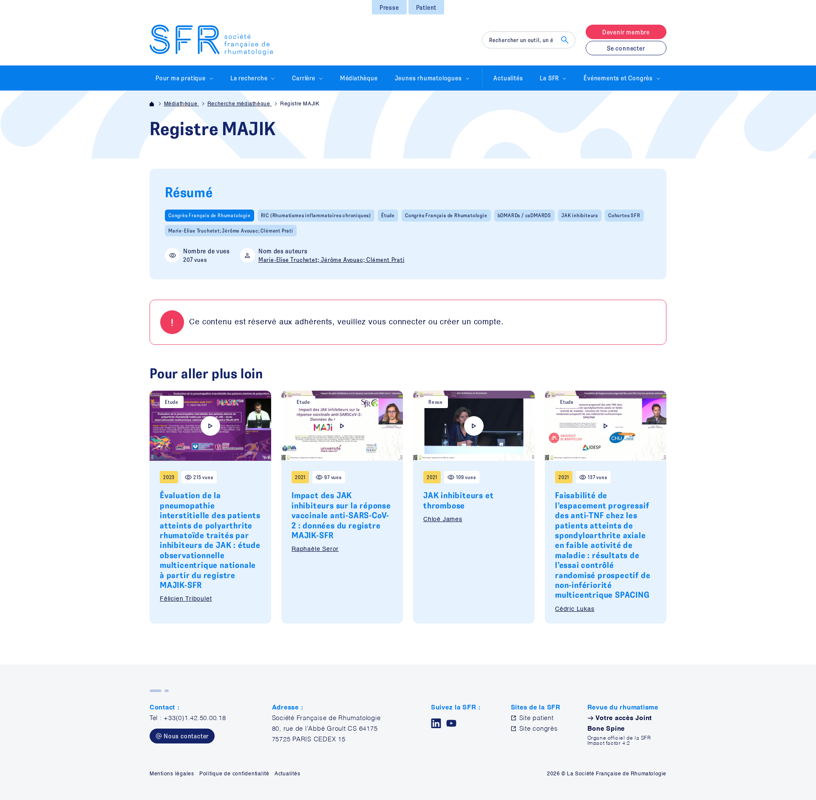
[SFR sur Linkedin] (436, 723)
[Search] (565, 40)
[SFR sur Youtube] (451, 723)
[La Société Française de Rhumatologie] (211, 40)
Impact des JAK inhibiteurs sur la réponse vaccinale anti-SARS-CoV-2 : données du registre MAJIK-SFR (341, 515)
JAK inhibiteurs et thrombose (458, 500)
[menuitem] (389, 7)
